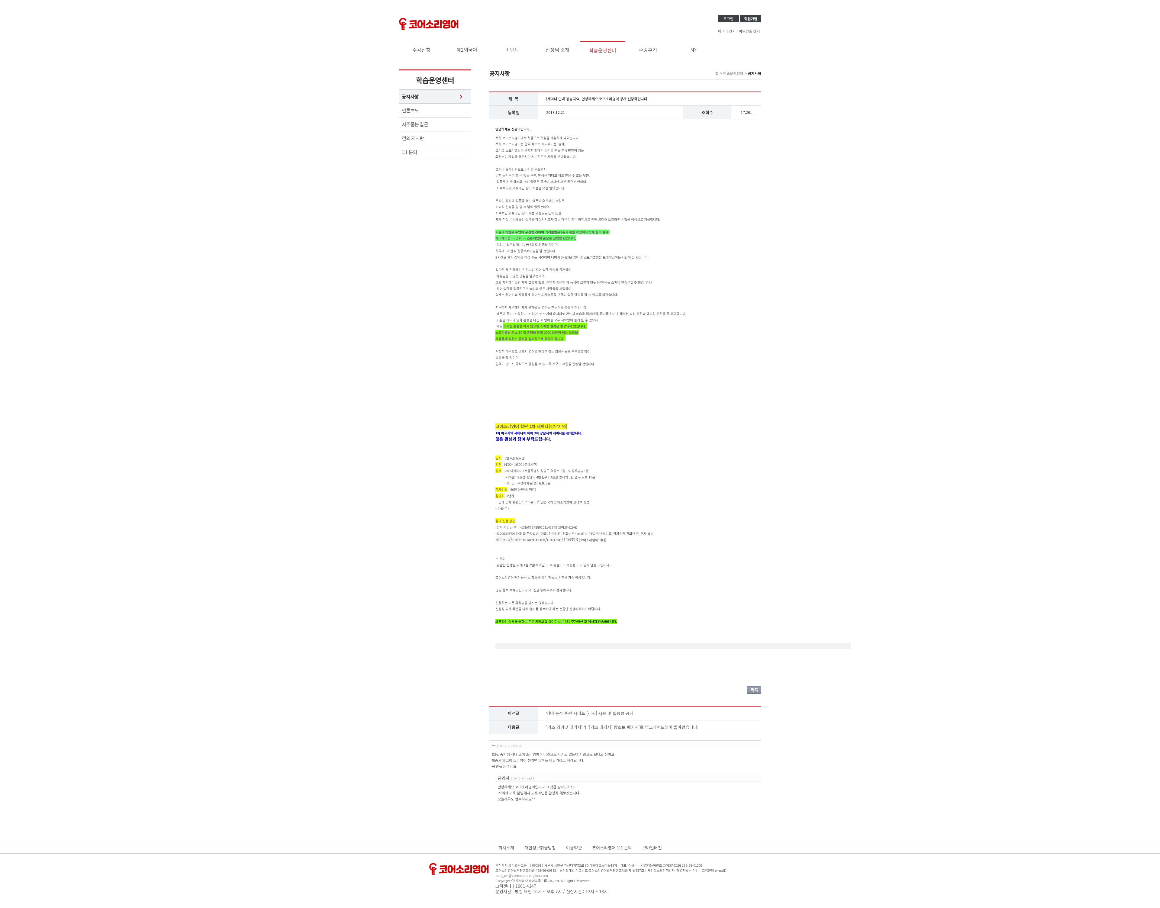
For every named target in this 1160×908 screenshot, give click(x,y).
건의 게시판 (413, 138)
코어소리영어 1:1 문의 (612, 848)
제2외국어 (466, 49)
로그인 (728, 18)
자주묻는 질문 (415, 124)
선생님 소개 (557, 49)
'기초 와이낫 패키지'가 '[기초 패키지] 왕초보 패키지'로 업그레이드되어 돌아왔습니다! (622, 727)
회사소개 (506, 848)
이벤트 (512, 49)
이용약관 (574, 848)
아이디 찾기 (727, 31)
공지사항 (410, 96)
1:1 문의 (409, 152)
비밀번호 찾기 (749, 31)
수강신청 (421, 49)
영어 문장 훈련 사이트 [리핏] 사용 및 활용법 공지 (589, 713)
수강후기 (648, 49)
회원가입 (750, 18)
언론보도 (410, 110)
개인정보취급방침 (540, 848)
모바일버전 (652, 848)
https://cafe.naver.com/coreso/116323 (536, 539)
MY (693, 49)
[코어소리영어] (429, 18)
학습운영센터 (602, 50)
